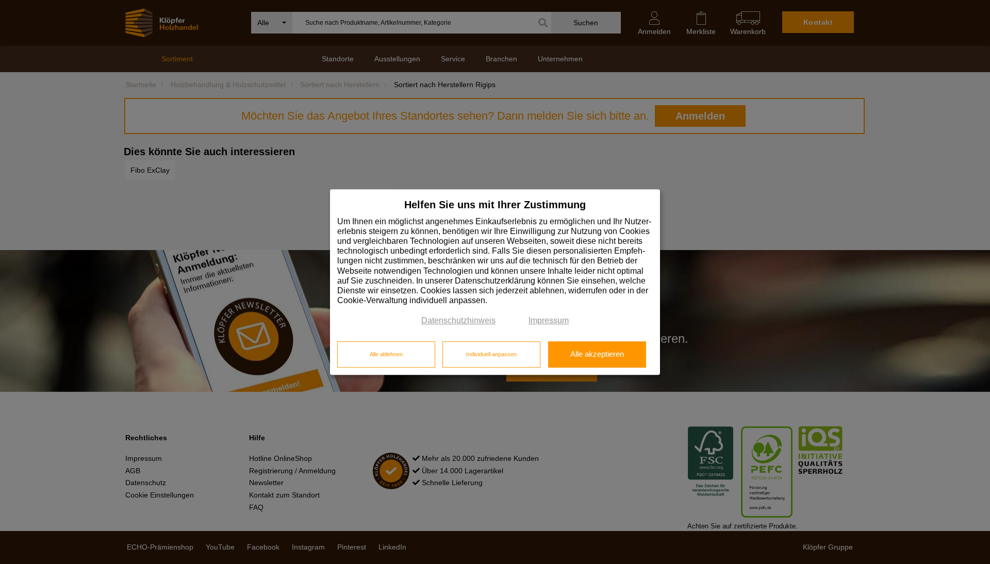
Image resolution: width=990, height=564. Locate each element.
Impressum (549, 321)
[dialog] (495, 282)
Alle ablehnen (386, 354)
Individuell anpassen (491, 354)
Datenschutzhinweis (458, 321)
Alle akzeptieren (597, 354)
